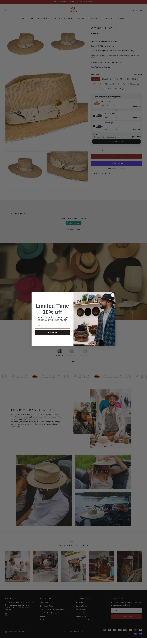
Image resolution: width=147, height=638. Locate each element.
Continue (52, 332)
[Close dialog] (113, 295)
